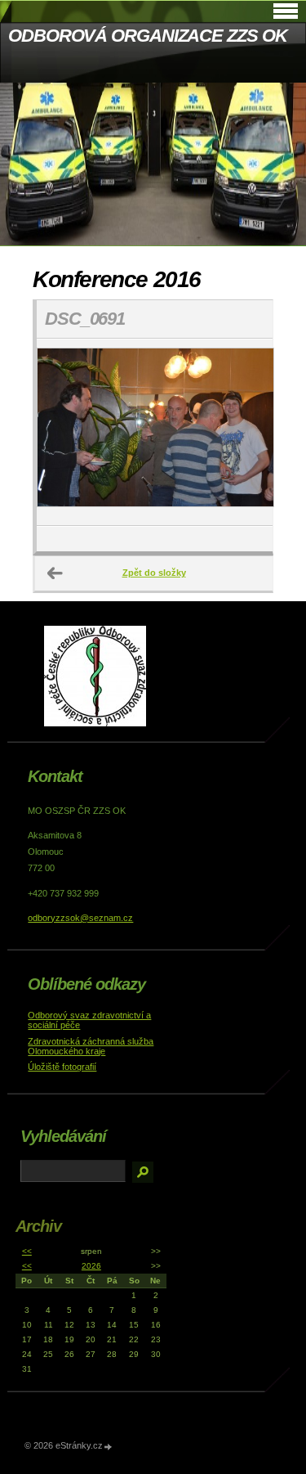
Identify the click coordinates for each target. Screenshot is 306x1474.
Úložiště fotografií (62, 1067)
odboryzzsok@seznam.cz (80, 918)
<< (27, 1251)
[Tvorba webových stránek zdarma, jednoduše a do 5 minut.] (108, 1446)
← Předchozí (55, 573)
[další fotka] (246, 432)
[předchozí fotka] (63, 432)
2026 (91, 1265)
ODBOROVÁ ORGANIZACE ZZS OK (147, 35)
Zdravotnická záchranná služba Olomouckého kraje (90, 1046)
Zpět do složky (154, 572)
